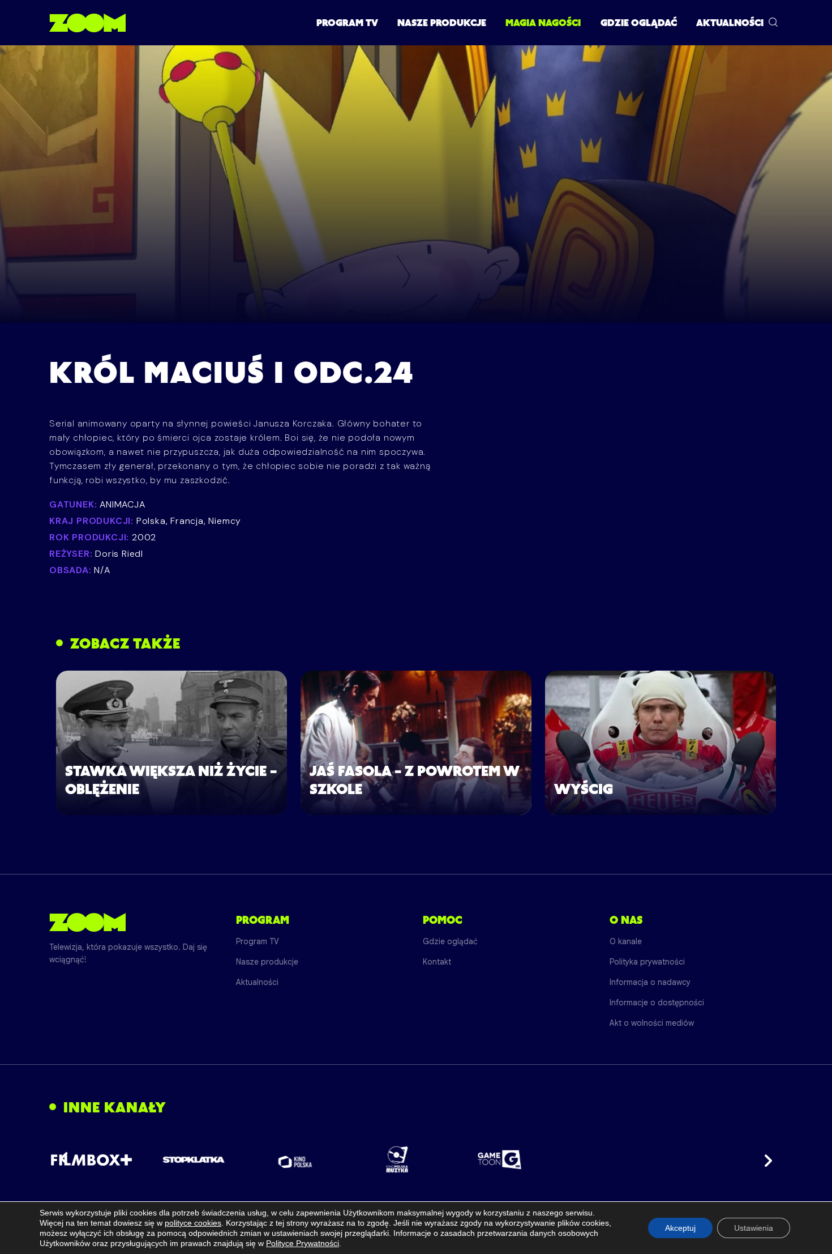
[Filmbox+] (91, 1159)
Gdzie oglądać (639, 22)
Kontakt (437, 962)
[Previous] (67, 1159)
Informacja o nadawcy (650, 982)
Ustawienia (753, 1227)
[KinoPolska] (296, 1160)
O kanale (626, 941)
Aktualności (730, 22)
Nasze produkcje (441, 22)
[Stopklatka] (193, 1159)
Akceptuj (680, 1227)
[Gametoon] (499, 1160)
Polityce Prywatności (302, 1243)
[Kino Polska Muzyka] (397, 1159)
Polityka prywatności (647, 962)
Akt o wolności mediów (652, 1023)
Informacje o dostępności (657, 1002)
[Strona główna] (87, 22)
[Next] (764, 1159)
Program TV (347, 22)
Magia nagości (543, 22)
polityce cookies (193, 1222)
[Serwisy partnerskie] (416, 1159)
